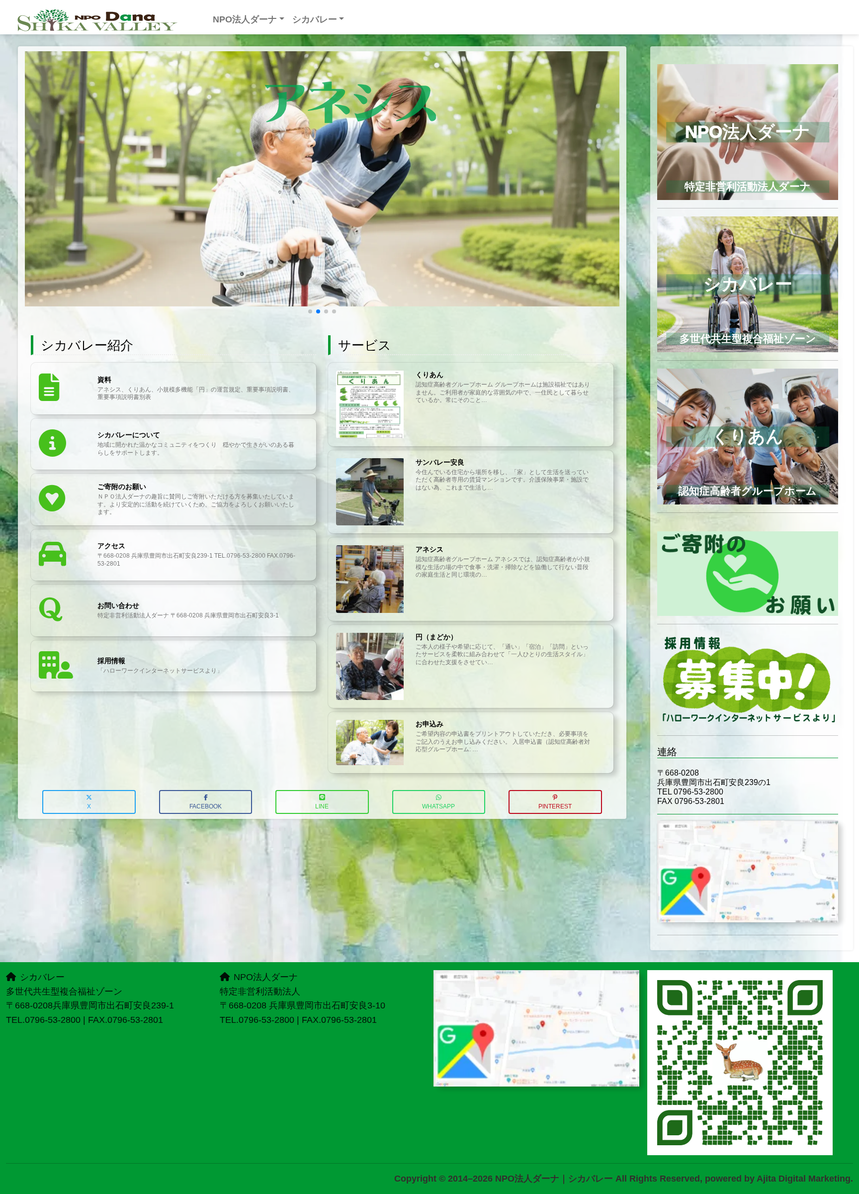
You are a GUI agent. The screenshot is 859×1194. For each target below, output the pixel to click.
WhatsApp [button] (438, 806)
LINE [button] (322, 806)
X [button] (89, 806)
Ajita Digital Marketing (804, 1179)
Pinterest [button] (555, 806)
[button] (310, 311)
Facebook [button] (205, 806)
